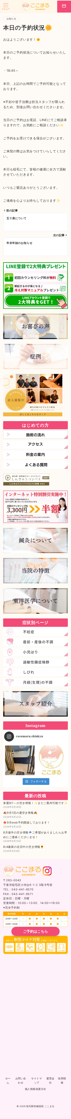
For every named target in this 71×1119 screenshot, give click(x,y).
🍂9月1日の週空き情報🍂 (20, 812)
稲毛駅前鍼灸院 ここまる (40, 1106)
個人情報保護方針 (35, 1089)
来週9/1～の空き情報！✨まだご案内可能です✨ (35, 803)
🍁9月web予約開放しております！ (26, 822)
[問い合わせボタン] (64, 7)
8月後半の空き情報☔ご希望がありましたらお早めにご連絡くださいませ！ (35, 835)
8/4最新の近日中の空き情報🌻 (23, 846)
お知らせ (11, 18)
